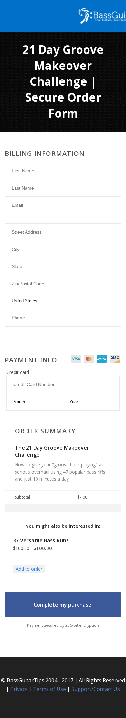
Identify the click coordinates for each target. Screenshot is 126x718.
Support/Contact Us (95, 689)
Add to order (29, 569)
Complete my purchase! (63, 604)
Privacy (18, 689)
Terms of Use (49, 689)
